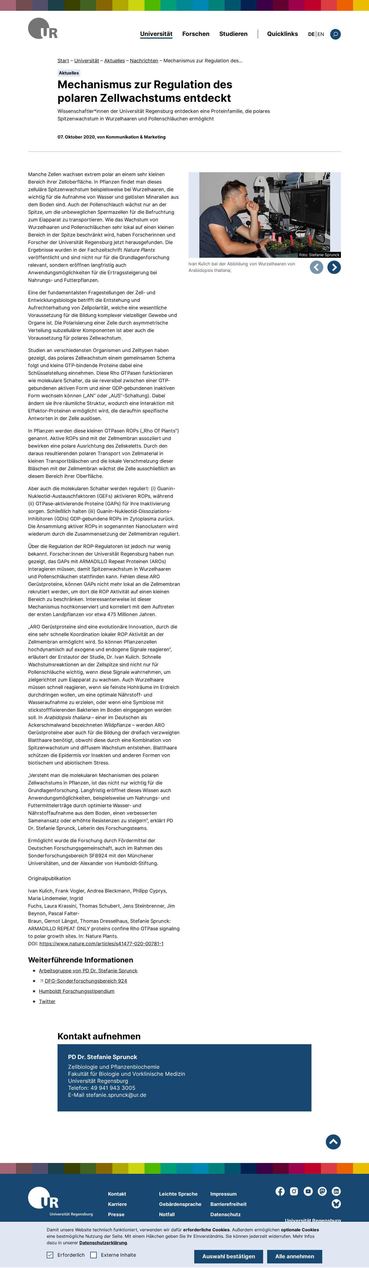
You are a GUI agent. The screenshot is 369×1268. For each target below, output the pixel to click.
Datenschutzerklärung (103, 1242)
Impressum (223, 1194)
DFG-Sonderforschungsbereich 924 (86, 981)
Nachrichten (144, 60)
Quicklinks (282, 33)
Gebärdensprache (180, 1204)
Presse (116, 1214)
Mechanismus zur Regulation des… (203, 60)
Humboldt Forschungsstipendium (77, 991)
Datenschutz (225, 1214)
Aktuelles (114, 60)
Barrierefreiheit (228, 1204)
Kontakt (117, 1194)
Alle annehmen (294, 1256)
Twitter (47, 1001)
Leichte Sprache (178, 1194)
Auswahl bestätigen (228, 1256)
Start (63, 60)
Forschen (196, 33)
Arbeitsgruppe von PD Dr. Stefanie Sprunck (88, 970)
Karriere (117, 1204)
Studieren (233, 33)
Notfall (167, 1214)
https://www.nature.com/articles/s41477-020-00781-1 (101, 943)
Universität (156, 33)
